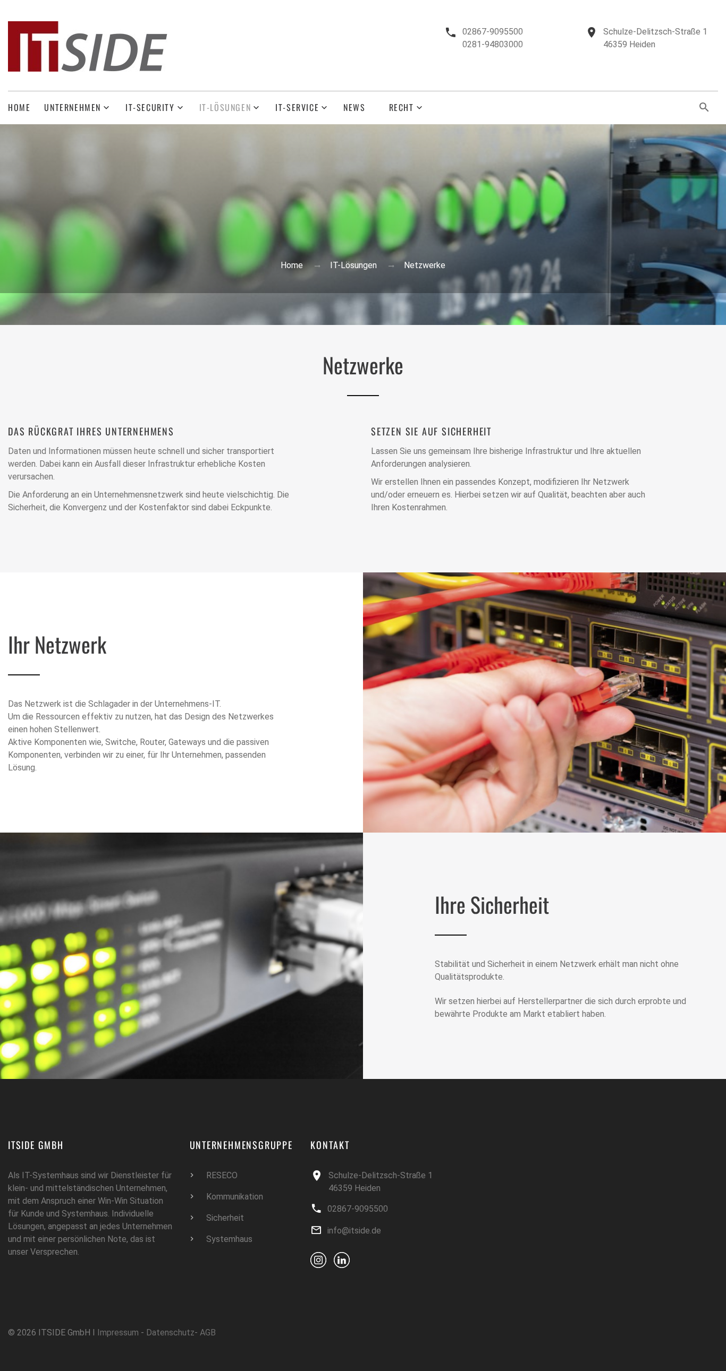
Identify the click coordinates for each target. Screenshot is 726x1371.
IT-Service (297, 107)
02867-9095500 (492, 32)
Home (19, 107)
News (354, 107)
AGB (208, 1332)
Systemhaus (229, 1239)
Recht (401, 107)
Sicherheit (225, 1218)
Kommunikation (234, 1197)
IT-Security (150, 107)
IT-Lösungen (225, 107)
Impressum (118, 1332)
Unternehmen (72, 107)
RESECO (222, 1175)
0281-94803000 (492, 44)
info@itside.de (354, 1231)
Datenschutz (170, 1332)
